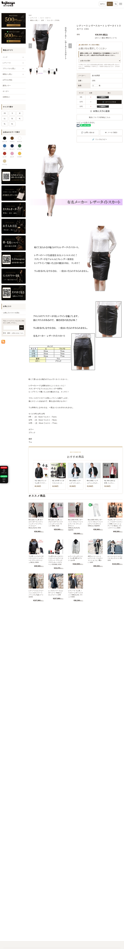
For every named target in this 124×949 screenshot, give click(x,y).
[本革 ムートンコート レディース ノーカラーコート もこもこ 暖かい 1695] (95, 546)
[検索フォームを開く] (115, 4)
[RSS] (3, 342)
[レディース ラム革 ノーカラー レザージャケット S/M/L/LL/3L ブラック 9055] (75, 581)
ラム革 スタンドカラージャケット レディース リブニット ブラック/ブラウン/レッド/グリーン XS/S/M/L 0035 (55, 560)
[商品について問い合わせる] (88, 133)
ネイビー (12, 149)
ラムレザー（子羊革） (53, 20)
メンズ (5, 57)
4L (20, 118)
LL (5, 118)
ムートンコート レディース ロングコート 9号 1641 (115, 558)
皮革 (42, 20)
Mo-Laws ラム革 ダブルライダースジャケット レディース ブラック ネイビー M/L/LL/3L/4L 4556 (36, 524)
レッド (4, 156)
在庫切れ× (6, 97)
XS (5, 113)
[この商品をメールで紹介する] (111, 133)
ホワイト (19, 141)
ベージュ (4, 164)
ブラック (4, 141)
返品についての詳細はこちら (99, 117)
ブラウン (12, 141)
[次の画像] (70, 45)
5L (5, 124)
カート (110, 4)
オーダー (6, 91)
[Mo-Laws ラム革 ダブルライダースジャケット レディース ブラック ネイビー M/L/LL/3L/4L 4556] (36, 510)
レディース (33, 18)
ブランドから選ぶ (9, 68)
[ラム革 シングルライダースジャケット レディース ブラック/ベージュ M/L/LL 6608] (36, 546)
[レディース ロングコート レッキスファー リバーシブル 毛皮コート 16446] (36, 581)
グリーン (19, 149)
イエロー (19, 156)
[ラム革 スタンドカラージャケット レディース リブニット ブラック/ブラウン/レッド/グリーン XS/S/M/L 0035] (55, 546)
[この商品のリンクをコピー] (100, 139)
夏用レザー (7, 85)
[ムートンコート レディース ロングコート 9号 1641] (115, 546)
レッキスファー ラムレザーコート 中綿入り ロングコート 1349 (55, 593)
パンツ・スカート (45, 18)
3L (12, 118)
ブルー (4, 149)
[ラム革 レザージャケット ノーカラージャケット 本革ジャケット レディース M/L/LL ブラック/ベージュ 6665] (115, 510)
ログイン (102, 4)
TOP (30, 15)
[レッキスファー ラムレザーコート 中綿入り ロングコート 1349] (55, 581)
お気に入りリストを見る (11, 313)
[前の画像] (30, 45)
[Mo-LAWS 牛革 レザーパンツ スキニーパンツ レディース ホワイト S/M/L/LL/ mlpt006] (95, 510)
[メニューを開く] (120, 4)
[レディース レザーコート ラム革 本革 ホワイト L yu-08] (75, 546)
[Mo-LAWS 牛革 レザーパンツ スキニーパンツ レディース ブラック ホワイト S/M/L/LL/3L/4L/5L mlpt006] (75, 510)
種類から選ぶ (34, 20)
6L (12, 124)
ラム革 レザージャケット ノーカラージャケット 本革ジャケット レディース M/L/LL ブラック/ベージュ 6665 (115, 524)
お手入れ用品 (7, 80)
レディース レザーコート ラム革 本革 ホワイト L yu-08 (75, 558)
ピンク (12, 156)
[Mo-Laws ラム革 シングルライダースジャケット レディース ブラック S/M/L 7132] (55, 510)
